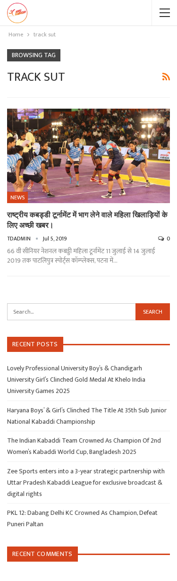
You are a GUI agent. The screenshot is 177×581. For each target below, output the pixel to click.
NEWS (17, 197)
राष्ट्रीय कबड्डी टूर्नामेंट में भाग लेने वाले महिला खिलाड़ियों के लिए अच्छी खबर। (87, 219)
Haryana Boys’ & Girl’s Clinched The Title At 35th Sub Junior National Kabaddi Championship (87, 416)
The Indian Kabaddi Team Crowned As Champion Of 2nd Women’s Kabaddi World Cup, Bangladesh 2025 (84, 446)
